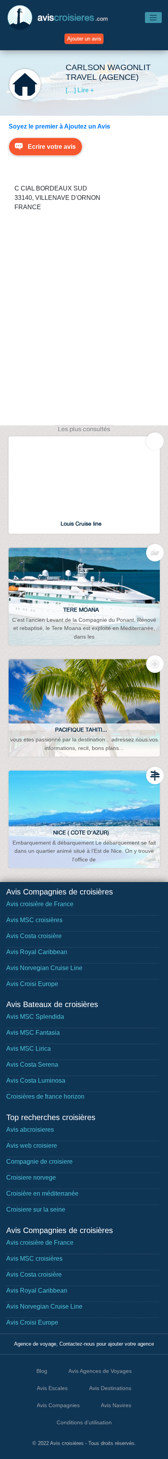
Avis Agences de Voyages (100, 1371)
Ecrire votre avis (52, 146)
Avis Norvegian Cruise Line (44, 968)
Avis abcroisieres (30, 1129)
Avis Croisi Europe (32, 984)
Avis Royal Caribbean (36, 952)
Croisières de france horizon (45, 1096)
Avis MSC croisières (34, 920)
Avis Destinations (110, 1388)
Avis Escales (52, 1388)
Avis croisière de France (39, 904)
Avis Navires (116, 1405)
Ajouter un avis (84, 39)
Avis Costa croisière (34, 936)
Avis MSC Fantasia (33, 1032)
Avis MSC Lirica (28, 1048)
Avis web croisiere (31, 1145)
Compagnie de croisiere (39, 1161)
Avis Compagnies (58, 1405)
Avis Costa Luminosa (35, 1080)
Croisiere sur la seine (35, 1209)
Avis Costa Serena (32, 1064)
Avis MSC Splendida (35, 1016)
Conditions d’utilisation (84, 1422)
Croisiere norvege (31, 1177)
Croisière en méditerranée (42, 1193)
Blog (41, 1371)
